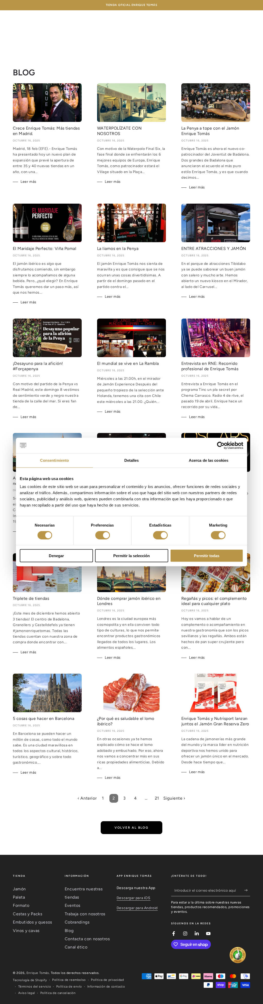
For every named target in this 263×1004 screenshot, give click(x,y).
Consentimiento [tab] (54, 460)
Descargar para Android (137, 908)
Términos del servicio (34, 986)
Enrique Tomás (37, 973)
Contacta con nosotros (87, 938)
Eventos (72, 905)
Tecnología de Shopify (30, 980)
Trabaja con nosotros (85, 913)
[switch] (102, 535)
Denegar (56, 556)
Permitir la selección (131, 556)
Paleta (19, 897)
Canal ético (76, 947)
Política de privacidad (107, 980)
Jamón (19, 889)
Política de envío (69, 986)
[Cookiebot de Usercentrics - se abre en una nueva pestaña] (220, 445)
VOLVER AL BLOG (132, 827)
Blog (69, 930)
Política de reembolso (69, 980)
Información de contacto (106, 986)
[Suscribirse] (247, 890)
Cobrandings (77, 922)
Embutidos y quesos (32, 922)
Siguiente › (174, 798)
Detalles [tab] (131, 460)
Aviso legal (26, 993)
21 (157, 798)
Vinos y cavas (26, 930)
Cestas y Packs (27, 913)
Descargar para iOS (134, 898)
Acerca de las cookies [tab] (208, 460)
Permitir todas (206, 556)
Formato (21, 905)
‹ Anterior (87, 798)
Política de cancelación (58, 993)
